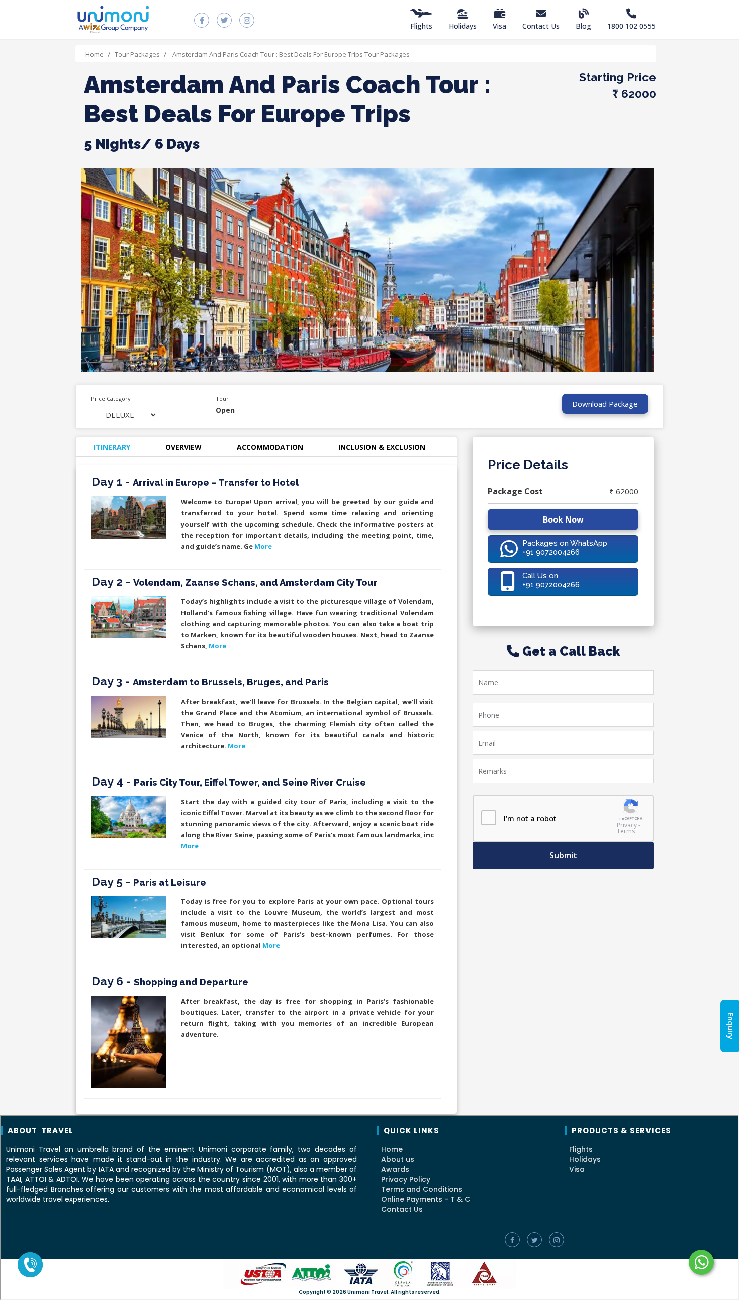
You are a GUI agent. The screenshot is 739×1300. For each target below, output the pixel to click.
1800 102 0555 (631, 26)
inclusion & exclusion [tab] (381, 447)
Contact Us (541, 26)
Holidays (463, 26)
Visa (499, 26)
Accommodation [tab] (270, 447)
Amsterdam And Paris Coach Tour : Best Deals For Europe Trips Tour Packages (290, 54)
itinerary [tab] (112, 447)
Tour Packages (137, 54)
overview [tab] (183, 447)
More (263, 546)
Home (94, 54)
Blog (583, 26)
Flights (421, 26)
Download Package (605, 404)
